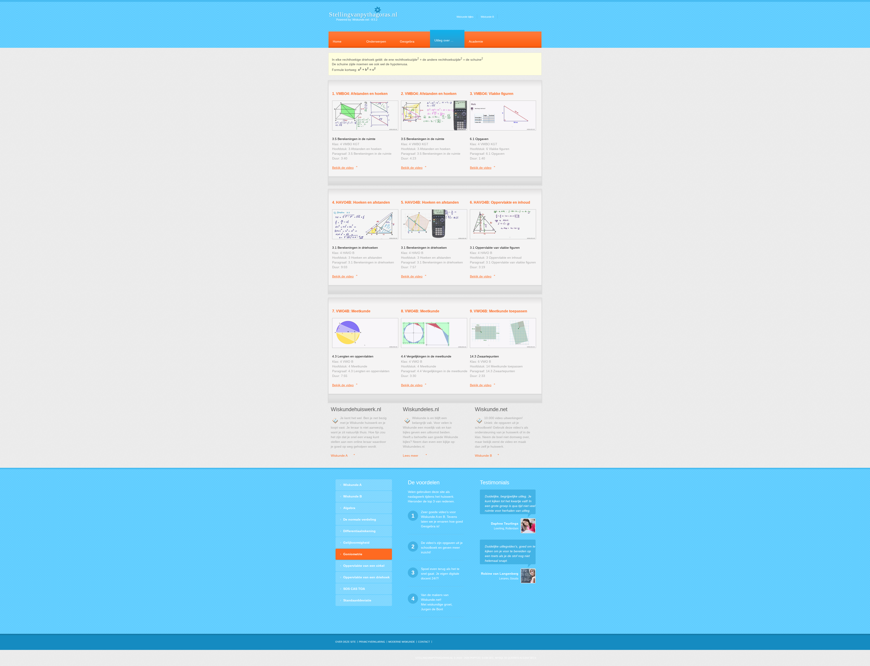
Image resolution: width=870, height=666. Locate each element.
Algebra (349, 508)
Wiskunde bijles (465, 16)
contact (424, 641)
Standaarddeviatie (357, 600)
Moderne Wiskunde (401, 641)
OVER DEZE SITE (345, 641)
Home (337, 41)
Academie (476, 41)
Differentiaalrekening (359, 531)
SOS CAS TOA (354, 589)
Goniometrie (352, 554)
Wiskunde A (339, 455)
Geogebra (407, 41)
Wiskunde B (487, 16)
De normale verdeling (359, 519)
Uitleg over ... (443, 40)
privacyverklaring (372, 641)
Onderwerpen (376, 41)
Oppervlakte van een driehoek (366, 577)
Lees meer (410, 455)
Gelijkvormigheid (356, 542)
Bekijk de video (343, 167)
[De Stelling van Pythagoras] (365, 115)
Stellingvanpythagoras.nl (363, 14)
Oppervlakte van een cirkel (363, 565)
